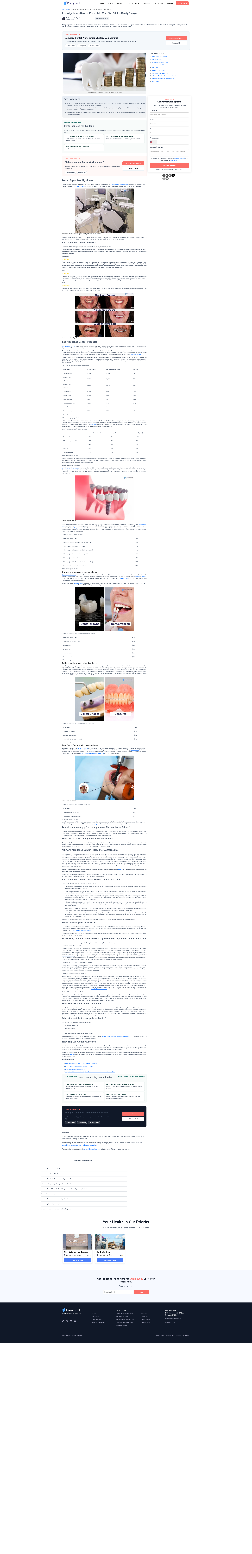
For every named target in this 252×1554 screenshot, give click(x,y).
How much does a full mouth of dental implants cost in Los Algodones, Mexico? (64, 1189)
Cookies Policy (170, 1335)
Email (151, 129)
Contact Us (144, 1316)
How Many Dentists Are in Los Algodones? (163, 78)
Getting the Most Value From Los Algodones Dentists (166, 76)
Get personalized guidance (176, 38)
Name (152, 120)
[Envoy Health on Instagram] (67, 1321)
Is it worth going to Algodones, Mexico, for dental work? (57, 1204)
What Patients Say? (157, 59)
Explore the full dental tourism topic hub (131, 1077)
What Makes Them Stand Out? (160, 73)
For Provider (158, 3)
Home (102, 3)
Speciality (120, 3)
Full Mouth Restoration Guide (125, 1319)
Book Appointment (77, 1260)
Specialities (95, 1316)
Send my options (169, 165)
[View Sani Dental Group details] (110, 1242)
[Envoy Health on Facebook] (63, 1321)
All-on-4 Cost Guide (122, 1316)
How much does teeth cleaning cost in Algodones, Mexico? (57, 1179)
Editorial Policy (145, 1322)
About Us (146, 3)
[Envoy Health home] (74, 1310)
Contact (170, 3)
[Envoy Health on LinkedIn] (71, 1321)
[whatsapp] (163, 178)
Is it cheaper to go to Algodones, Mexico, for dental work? (57, 1184)
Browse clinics (176, 43)
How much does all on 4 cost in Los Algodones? (54, 1199)
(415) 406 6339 (170, 1322)
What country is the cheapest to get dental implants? (56, 1209)
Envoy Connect (145, 1319)
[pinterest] (167, 175)
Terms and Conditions (182, 1335)
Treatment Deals (121, 1326)
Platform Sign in (182, 3)
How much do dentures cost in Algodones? (53, 1169)
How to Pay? (155, 67)
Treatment (153, 111)
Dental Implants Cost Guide (124, 1313)
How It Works (134, 3)
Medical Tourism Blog (98, 1322)
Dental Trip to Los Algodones (159, 56)
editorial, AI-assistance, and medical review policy (79, 1145)
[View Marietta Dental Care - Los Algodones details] (77, 1242)
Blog (67, 9)
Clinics (110, 3)
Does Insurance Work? (158, 65)
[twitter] (173, 175)
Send (141, 1292)
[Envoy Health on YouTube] (75, 1321)
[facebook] (163, 175)
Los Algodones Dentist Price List (160, 62)
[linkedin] (167, 178)
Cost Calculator (96, 1319)
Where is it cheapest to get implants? (51, 1194)
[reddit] (170, 175)
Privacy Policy (173, 160)
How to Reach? (155, 81)
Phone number (154, 138)
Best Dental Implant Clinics (124, 1322)
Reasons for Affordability (158, 70)
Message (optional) (156, 147)
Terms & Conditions (179, 158)
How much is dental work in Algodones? (52, 1174)
